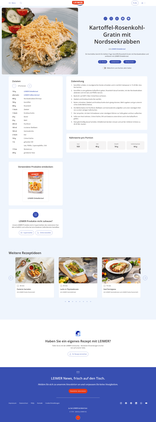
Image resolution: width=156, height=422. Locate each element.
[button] (128, 18)
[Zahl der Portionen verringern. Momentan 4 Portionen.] (14, 86)
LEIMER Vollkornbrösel (31, 95)
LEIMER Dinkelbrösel (118, 49)
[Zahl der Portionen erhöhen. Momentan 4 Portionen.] (30, 86)
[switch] (117, 68)
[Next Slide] (145, 278)
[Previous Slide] (11, 278)
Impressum (12, 403)
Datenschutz (23, 403)
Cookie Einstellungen (52, 403)
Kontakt (40, 403)
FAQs (32, 403)
